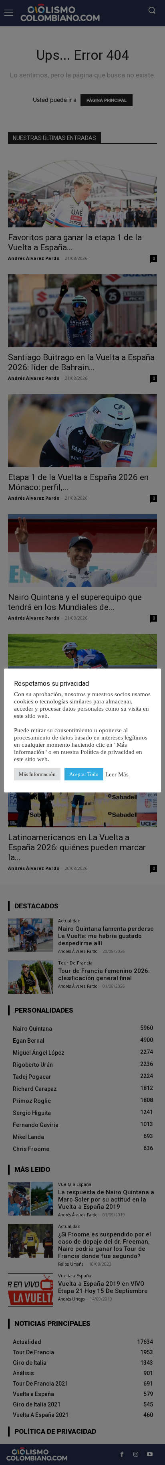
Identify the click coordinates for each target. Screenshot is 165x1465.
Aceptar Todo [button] (84, 774)
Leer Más (117, 774)
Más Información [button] (37, 774)
